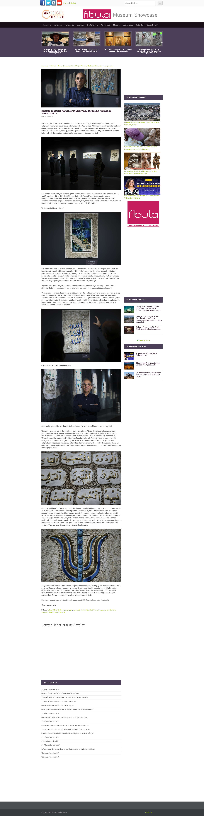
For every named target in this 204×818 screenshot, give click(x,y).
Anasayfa (47, 25)
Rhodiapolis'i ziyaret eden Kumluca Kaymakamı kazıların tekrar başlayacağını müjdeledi (149, 319)
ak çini (67, 610)
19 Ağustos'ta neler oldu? (50, 753)
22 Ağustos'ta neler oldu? (50, 737)
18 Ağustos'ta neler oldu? (50, 757)
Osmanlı (96, 610)
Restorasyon (92, 25)
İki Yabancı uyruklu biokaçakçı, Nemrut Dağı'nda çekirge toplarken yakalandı (68, 749)
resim (102, 610)
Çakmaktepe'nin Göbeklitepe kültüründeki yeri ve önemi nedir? (148, 374)
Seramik (44, 612)
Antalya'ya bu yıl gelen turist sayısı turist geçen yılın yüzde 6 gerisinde (65, 725)
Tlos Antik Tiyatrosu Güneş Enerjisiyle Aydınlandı (147, 364)
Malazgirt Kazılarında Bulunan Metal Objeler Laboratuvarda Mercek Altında (67, 709)
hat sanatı (76, 610)
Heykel (83, 610)
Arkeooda (69, 25)
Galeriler (140, 25)
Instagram (53, 2)
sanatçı (107, 610)
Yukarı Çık (148, 812)
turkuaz (50, 612)
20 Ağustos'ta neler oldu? (50, 745)
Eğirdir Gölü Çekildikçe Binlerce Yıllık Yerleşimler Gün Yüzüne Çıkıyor (65, 717)
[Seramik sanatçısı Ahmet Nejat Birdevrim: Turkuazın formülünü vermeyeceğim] (81, 88)
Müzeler (116, 25)
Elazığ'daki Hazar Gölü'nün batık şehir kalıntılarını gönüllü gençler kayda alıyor (148, 308)
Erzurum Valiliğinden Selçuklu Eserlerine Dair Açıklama (60, 693)
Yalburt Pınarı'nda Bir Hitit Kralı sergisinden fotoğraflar (148, 328)
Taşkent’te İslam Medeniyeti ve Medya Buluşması (58, 701)
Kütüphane (128, 25)
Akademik (105, 25)
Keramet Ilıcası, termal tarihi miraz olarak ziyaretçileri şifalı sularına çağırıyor (67, 733)
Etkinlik (80, 25)
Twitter (48, 2)
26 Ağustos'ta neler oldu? (50, 689)
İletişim (74, 3)
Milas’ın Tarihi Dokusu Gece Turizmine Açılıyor (57, 705)
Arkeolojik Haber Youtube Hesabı (59, 2)
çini (71, 610)
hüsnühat (89, 610)
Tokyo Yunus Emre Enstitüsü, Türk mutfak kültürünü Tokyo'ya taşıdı (65, 729)
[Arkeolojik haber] (52, 13)
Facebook (42, 2)
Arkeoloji (58, 25)
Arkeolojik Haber (61, 812)
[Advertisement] (81, 652)
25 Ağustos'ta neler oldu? (50, 713)
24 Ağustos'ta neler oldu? (50, 721)
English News (153, 25)
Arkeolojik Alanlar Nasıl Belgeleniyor (146, 354)
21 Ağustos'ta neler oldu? (50, 741)
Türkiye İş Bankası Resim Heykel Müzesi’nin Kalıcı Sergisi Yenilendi (64, 697)
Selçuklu (113, 610)
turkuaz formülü (59, 612)
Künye (66, 3)
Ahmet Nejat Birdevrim (56, 610)
